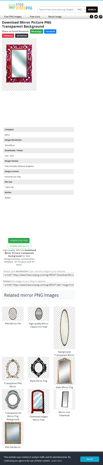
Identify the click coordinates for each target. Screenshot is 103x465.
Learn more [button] (56, 461)
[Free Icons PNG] (20, 6)
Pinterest (8, 35)
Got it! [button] (90, 459)
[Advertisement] (19, 109)
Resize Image (55, 16)
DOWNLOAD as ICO (19, 246)
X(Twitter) (21, 35)
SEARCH (92, 9)
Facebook (50, 31)
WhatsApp (36, 31)
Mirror (7, 134)
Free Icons (35, 16)
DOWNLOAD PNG (19, 240)
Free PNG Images (13, 16)
